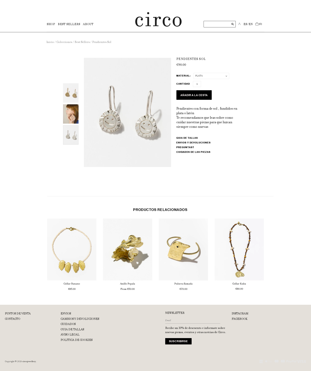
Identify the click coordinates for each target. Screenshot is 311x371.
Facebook (239, 319)
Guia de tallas (187, 138)
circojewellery (29, 361)
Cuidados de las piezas (193, 152)
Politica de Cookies (76, 340)
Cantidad (183, 83)
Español (245, 24)
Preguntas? (185, 147)
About (88, 24)
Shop (51, 24)
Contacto (12, 319)
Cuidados (68, 324)
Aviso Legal (70, 334)
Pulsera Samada (183, 283)
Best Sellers (69, 24)
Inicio (50, 42)
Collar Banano (71, 283)
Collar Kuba (239, 283)
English (251, 24)
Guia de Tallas (72, 329)
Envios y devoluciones (193, 142)
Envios (66, 313)
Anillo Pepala (127, 283)
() (260, 24)
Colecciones (64, 42)
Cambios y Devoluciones (80, 319)
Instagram (240, 313)
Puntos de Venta (18, 313)
